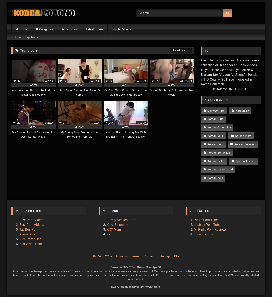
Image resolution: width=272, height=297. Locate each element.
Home (23, 29)
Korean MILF (215, 135)
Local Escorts (203, 234)
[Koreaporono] (43, 13)
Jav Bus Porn (28, 229)
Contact (148, 256)
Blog (177, 256)
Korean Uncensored (220, 169)
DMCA (96, 256)
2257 (108, 256)
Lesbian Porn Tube (207, 224)
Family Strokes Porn (121, 220)
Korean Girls (215, 118)
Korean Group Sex (219, 127)
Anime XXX (27, 234)
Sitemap (164, 256)
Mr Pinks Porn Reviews (211, 229)
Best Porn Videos (31, 224)
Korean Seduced (244, 144)
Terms (135, 256)
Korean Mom (243, 135)
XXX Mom (114, 229)
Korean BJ (242, 110)
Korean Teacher (246, 161)
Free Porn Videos (31, 220)
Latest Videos (94, 29)
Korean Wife (215, 177)
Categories (46, 29)
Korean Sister (216, 161)
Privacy (121, 256)
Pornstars (71, 29)
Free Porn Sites (30, 239)
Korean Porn (215, 144)
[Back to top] (263, 277)
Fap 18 (111, 234)
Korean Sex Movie (219, 152)
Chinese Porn (216, 110)
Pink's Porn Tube (206, 220)
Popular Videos (121, 29)
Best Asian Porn (30, 244)
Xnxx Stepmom (117, 224)
